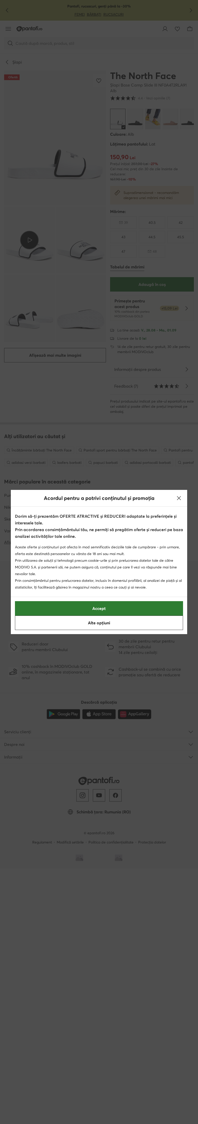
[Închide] (179, 498)
